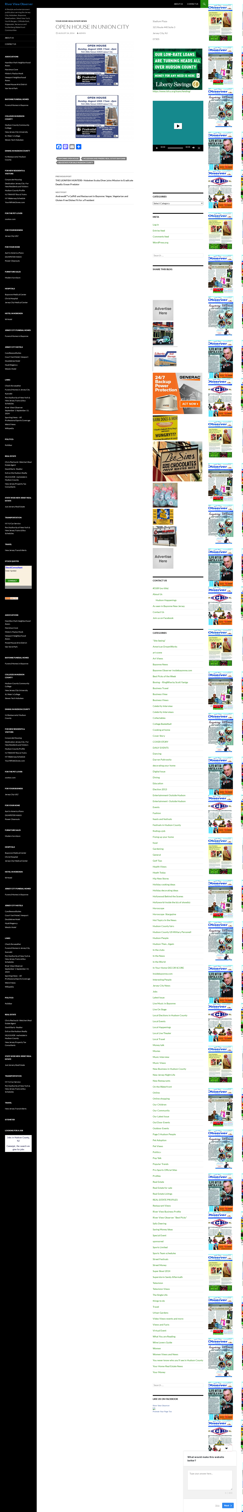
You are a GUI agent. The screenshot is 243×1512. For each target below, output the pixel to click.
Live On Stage (159, 1009)
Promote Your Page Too (162, 1412)
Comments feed (161, 236)
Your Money (159, 1372)
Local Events (159, 1021)
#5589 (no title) (160, 588)
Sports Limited (160, 1247)
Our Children (159, 1104)
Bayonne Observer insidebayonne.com (172, 670)
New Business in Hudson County (169, 1068)
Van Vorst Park (11, 88)
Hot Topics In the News (164, 920)
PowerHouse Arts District (16, 84)
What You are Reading (164, 1336)
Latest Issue (158, 997)
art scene (157, 652)
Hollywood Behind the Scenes (168, 896)
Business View (160, 694)
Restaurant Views (162, 1205)
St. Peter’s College (12, 136)
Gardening (158, 848)
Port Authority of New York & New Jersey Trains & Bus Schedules (17, 400)
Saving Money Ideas (163, 1229)
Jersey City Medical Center (16, 302)
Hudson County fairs (163, 926)
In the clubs (158, 949)
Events (156, 807)
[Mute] (193, 148)
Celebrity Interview (163, 706)
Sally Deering (159, 1223)
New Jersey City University (16, 132)
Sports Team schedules (164, 1253)
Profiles (157, 1175)
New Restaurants (161, 1080)
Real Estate (158, 1181)
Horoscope (158, 908)
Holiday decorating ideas (165, 890)
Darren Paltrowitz (162, 759)
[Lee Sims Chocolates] (177, 461)
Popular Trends (160, 1164)
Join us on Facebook (163, 618)
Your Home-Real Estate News (71, 21)
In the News (159, 955)
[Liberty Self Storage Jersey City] (165, 358)
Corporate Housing (13, 179)
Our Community (161, 1110)
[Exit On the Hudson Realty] (163, 333)
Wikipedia (9, 428)
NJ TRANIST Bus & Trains (16, 194)
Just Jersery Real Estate (15, 506)
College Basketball (162, 723)
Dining (156, 777)
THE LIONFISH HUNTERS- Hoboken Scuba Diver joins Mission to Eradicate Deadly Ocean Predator (94, 180)
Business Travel (160, 688)
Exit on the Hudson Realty (16, 473)
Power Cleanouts (12, 261)
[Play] (157, 148)
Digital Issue (159, 771)
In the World (159, 961)
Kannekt (8, 393)
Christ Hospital (11, 298)
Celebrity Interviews (163, 712)
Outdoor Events (161, 1128)
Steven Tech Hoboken (14, 140)
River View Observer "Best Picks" (170, 1217)
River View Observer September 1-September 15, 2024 (17, 410)
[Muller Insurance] (163, 516)
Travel (156, 1306)
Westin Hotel (10, 369)
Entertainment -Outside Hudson (169, 801)
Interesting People (162, 979)
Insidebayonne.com (163, 973)
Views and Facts (161, 1324)
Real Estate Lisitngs (162, 1193)
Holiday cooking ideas (164, 884)
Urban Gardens (160, 1312)
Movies (156, 1051)
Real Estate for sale (162, 1187)
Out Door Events (161, 1122)
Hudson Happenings (166, 600)
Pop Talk (157, 1158)
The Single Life (160, 1294)
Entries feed (159, 230)
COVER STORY (160, 741)
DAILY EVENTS (160, 747)
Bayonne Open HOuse (68, 158)
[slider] (175, 148)
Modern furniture (12, 277)
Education (158, 783)
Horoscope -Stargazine (164, 914)
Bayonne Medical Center (15, 294)
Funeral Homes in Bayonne (16, 105)
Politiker (8, 445)
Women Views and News (165, 1354)
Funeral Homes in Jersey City (17, 389)
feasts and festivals (162, 819)
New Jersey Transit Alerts (15, 550)
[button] (178, 126)
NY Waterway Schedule (15, 198)
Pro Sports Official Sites (165, 1170)
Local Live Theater (162, 1033)
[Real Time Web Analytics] (11, 598)
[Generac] (177, 393)
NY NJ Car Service (12, 523)
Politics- (157, 1152)
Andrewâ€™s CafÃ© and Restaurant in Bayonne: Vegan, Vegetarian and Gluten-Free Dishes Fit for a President (92, 196)
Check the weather (13, 385)
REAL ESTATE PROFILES (165, 1199)
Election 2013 (160, 789)
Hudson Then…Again (163, 944)
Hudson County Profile (15, 190)
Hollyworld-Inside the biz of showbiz (171, 902)
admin (82, 33)
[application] (178, 126)
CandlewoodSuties (13, 353)
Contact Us (192, 4)
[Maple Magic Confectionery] (165, 494)
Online (156, 1092)
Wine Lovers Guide (162, 1342)
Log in (156, 224)
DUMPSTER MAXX (13, 257)
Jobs (155, 991)
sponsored (158, 1241)
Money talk (158, 1045)
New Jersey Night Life (164, 1074)
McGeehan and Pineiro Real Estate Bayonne (104, 158)
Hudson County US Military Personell (172, 932)
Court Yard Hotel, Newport (16, 357)
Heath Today (159, 872)
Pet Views (158, 1146)
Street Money (159, 1265)
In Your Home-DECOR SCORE (168, 967)
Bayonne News (160, 664)
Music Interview (161, 1057)
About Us (178, 4)
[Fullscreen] (199, 148)
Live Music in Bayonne (164, 1003)
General (157, 854)
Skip (217, 1505)
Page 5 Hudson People (164, 1134)
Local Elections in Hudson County (170, 1015)
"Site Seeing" (159, 640)
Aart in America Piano (14, 253)
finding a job (159, 831)
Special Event (159, 1235)
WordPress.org (160, 242)
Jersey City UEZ (11, 236)
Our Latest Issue (161, 1116)
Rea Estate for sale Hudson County (75, 162)
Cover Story (159, 735)
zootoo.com (10, 219)
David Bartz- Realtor (14, 469)
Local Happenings (162, 1027)
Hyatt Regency (11, 365)
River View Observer (19, 4)
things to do (159, 1300)
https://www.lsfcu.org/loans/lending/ (172, 91)
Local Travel (159, 1039)
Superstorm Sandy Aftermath (168, 1277)
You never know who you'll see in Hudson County (178, 1360)
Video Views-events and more (168, 1318)
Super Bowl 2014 (161, 1271)
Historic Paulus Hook (14, 73)
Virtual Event (159, 1330)
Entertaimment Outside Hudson (169, 795)
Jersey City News (161, 985)
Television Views (161, 1288)
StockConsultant (13, 567)
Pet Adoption (159, 1140)
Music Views (159, 1062)
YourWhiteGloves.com (15, 202)
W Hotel (8, 319)
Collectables (159, 718)
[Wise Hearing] (165, 536)
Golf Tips (157, 860)
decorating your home (164, 765)
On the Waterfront (162, 1086)
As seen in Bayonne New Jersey (169, 606)
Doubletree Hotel (12, 361)
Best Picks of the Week (164, 676)
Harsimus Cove (11, 69)
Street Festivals (160, 1259)
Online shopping (161, 1098)
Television (158, 1283)
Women (157, 1348)
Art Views (158, 658)
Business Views (160, 700)
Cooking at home (161, 729)
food (155, 842)
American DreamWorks (165, 646)
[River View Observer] (154, 1408)
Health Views (159, 866)
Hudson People (160, 938)
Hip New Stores (161, 878)
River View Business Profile (167, 1211)
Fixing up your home (163, 836)
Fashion (157, 813)
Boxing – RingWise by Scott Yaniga (170, 682)
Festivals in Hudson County (167, 825)
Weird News (10, 424)
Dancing (157, 753)
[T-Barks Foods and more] (165, 427)
